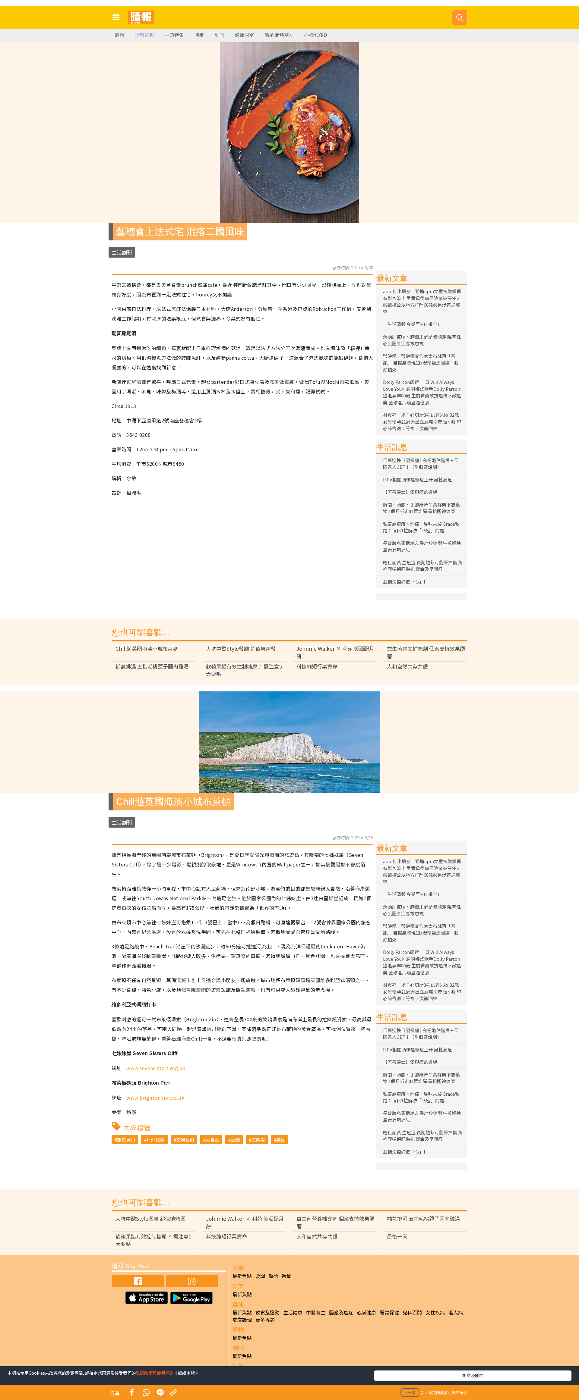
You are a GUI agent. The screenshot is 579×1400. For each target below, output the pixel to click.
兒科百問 (412, 1312)
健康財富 (244, 35)
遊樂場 (258, 1139)
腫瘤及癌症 (341, 1312)
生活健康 (292, 1312)
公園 (235, 1139)
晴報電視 (144, 35)
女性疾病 (435, 1312)
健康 (119, 35)
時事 (199, 35)
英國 (280, 1139)
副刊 (219, 35)
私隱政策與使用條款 (155, 1373)
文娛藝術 (185, 1139)
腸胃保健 (389, 1312)
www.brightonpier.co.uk (155, 1097)
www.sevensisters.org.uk (155, 1068)
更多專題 (265, 1319)
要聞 (260, 1275)
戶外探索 (156, 1139)
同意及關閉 (472, 1375)
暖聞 (287, 1275)
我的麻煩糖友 (279, 35)
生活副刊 (122, 252)
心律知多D (315, 35)
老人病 (455, 1312)
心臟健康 (366, 1312)
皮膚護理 (242, 1319)
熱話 (273, 1275)
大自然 (212, 1139)
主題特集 (174, 35)
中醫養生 (315, 1312)
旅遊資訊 (126, 1139)
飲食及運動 (267, 1312)
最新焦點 (242, 1275)
